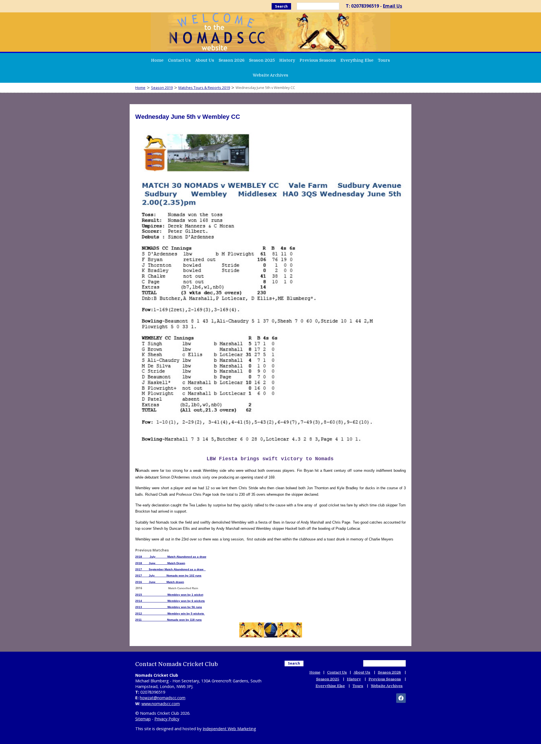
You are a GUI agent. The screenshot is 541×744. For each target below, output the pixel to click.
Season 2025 (262, 60)
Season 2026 (232, 60)
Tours (384, 60)
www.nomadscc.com (160, 703)
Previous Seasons (318, 60)
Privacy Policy (166, 718)
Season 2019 (162, 87)
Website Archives (270, 75)
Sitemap (143, 718)
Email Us (392, 6)
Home (157, 60)
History (287, 60)
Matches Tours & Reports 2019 (204, 87)
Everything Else (356, 60)
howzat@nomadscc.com (162, 697)
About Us (204, 60)
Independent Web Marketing (229, 728)
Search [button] (281, 6)
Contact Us (179, 60)
